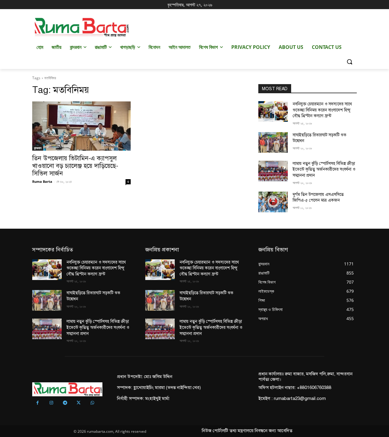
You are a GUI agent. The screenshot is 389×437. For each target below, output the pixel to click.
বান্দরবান (37, 148)
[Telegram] (65, 403)
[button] (349, 61)
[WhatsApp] (92, 403)
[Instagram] (51, 403)
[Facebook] (37, 403)
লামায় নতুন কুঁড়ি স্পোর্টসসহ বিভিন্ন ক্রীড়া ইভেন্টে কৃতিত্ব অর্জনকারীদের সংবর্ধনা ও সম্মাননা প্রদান (324, 169)
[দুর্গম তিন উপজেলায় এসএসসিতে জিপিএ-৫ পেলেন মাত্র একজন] (273, 202)
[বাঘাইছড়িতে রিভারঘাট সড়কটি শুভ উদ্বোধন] (273, 142)
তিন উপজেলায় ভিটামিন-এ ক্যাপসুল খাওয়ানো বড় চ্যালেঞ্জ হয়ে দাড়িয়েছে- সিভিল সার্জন (75, 165)
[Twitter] (78, 403)
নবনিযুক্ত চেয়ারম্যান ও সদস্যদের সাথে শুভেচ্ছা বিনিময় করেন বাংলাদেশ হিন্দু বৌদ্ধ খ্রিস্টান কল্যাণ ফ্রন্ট (322, 109)
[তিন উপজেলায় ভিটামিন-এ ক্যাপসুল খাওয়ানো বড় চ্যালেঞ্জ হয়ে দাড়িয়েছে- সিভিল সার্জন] (81, 126)
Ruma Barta (42, 181)
